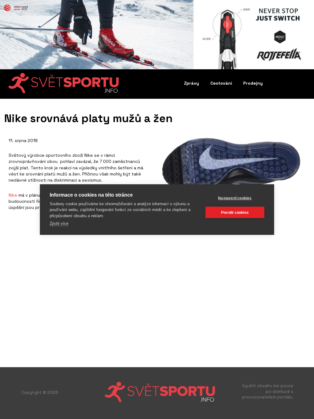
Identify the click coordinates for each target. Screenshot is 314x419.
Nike (13, 195)
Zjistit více (59, 223)
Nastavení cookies (234, 198)
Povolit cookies (235, 212)
